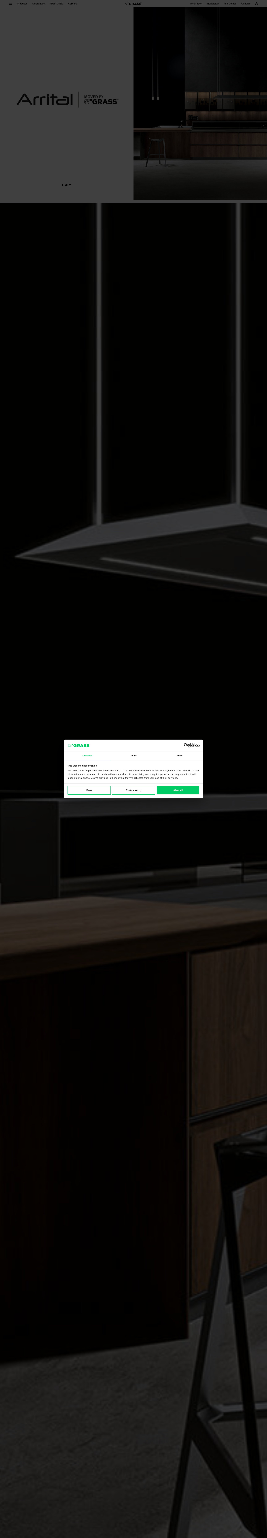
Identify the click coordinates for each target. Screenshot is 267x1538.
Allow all (178, 790)
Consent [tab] (87, 755)
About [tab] (179, 755)
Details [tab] (133, 755)
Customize (132, 790)
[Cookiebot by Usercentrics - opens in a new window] (186, 745)
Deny (89, 790)
